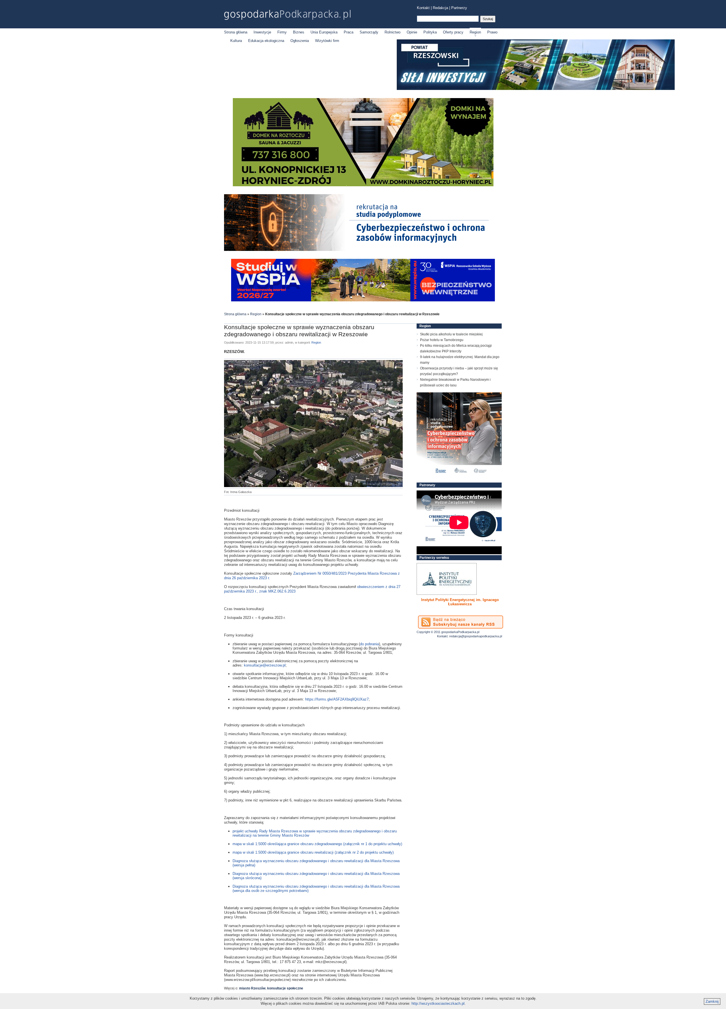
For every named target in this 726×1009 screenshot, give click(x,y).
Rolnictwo (392, 32)
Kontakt (423, 8)
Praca (348, 32)
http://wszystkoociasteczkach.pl (438, 1003)
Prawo (492, 32)
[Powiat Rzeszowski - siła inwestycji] (536, 89)
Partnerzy (459, 8)
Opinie (412, 32)
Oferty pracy (453, 32)
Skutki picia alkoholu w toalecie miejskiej (451, 334)
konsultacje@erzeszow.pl (265, 665)
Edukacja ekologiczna (266, 41)
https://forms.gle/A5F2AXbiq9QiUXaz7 (337, 699)
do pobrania (369, 644)
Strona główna (235, 32)
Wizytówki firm (327, 41)
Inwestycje (262, 32)
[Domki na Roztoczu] (363, 185)
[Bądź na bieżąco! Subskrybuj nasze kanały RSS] (460, 622)
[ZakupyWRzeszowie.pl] (447, 579)
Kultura (236, 41)
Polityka (430, 32)
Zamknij (712, 1001)
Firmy (282, 32)
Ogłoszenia (299, 41)
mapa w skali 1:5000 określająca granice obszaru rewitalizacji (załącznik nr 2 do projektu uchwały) (313, 852)
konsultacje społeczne (285, 988)
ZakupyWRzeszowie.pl (437, 600)
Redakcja (440, 8)
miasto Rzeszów (252, 988)
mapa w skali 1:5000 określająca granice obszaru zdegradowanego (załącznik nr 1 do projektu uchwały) (317, 844)
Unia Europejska (324, 32)
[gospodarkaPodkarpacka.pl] (287, 15)
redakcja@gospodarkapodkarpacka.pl (475, 636)
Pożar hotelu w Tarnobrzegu (441, 340)
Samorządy (369, 32)
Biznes (298, 32)
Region (475, 32)
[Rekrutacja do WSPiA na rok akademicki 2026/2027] (363, 300)
